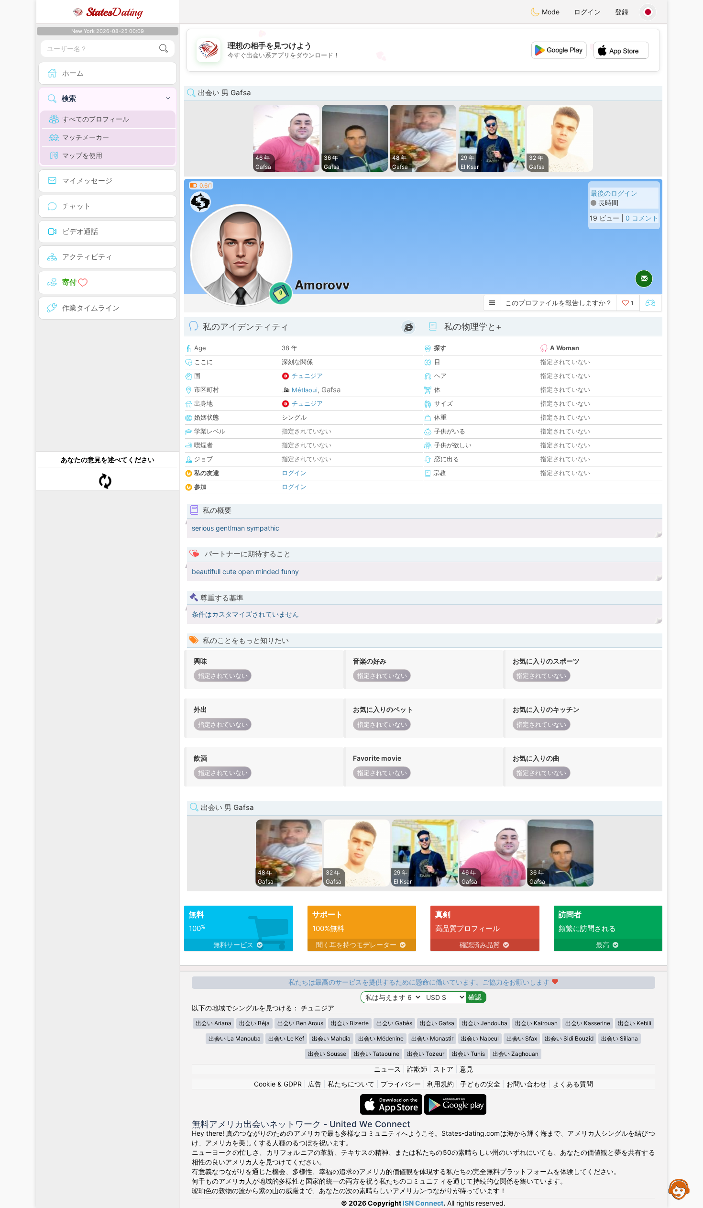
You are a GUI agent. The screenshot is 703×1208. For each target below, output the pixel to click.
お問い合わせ (526, 1084)
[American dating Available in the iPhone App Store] (392, 1099)
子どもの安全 (480, 1084)
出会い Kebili (634, 1023)
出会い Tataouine (376, 1053)
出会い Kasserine (587, 1023)
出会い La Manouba (235, 1038)
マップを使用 (82, 155)
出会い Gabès (394, 1023)
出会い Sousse (327, 1053)
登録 (621, 12)
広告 (314, 1084)
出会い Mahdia (331, 1038)
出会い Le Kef (286, 1038)
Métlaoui (305, 390)
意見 (466, 1069)
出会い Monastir (432, 1038)
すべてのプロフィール (95, 119)
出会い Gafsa (437, 1023)
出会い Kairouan (536, 1023)
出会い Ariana (213, 1023)
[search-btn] (164, 48)
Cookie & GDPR (278, 1084)
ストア (443, 1069)
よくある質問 (573, 1084)
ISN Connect (423, 1203)
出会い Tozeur (425, 1053)
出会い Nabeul (480, 1038)
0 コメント (642, 218)
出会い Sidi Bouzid (569, 1038)
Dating (114, 12)
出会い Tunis (468, 1053)
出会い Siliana (619, 1038)
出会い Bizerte (350, 1023)
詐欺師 (417, 1069)
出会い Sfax (521, 1038)
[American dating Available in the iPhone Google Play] (455, 1099)
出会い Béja (254, 1023)
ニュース (387, 1069)
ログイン (587, 12)
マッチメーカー (85, 137)
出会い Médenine (381, 1038)
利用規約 (440, 1084)
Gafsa (331, 389)
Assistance (679, 1189)
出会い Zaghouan (515, 1053)
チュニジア (307, 375)
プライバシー (401, 1084)
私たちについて (351, 1084)
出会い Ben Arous (300, 1023)
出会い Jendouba (484, 1023)
